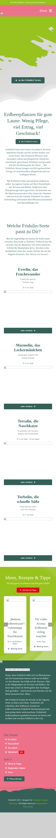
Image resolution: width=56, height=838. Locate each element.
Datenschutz (28, 807)
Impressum (41, 803)
